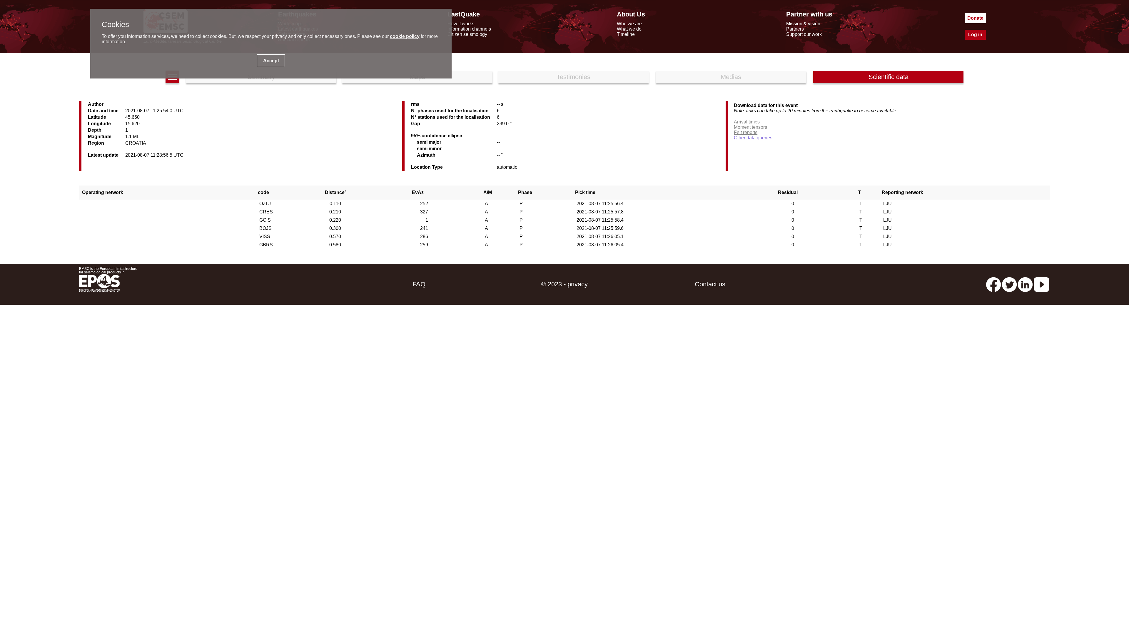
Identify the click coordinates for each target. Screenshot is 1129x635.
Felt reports (745, 132)
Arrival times (747, 121)
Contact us (710, 284)
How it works (460, 23)
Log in (975, 34)
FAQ (418, 284)
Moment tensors (750, 127)
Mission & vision (803, 23)
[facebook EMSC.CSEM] (993, 284)
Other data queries (753, 137)
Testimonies (573, 77)
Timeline (626, 34)
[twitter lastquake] (1009, 284)
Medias (731, 77)
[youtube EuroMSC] (1041, 284)
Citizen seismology (467, 34)
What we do (629, 28)
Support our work (804, 34)
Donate (975, 18)
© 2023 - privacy (564, 284)
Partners (795, 28)
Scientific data (888, 77)
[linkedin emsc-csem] (1025, 284)
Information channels (469, 28)
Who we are (629, 23)
